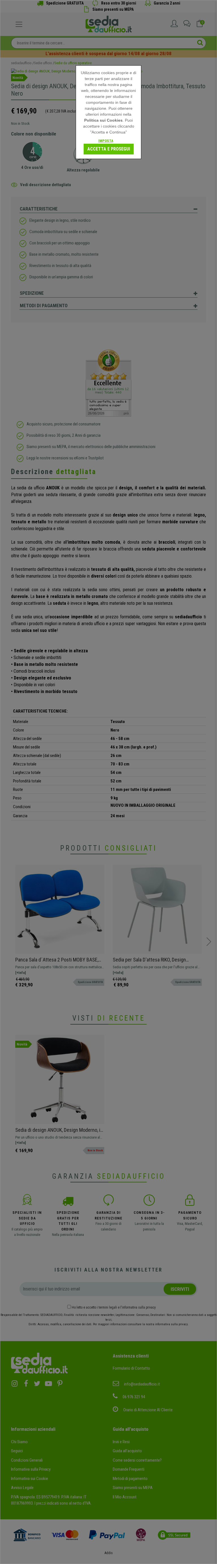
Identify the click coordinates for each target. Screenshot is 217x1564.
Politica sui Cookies (103, 120)
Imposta (105, 141)
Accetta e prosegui (108, 149)
